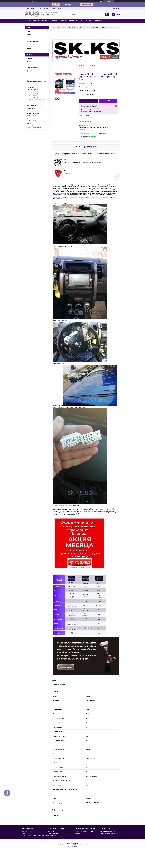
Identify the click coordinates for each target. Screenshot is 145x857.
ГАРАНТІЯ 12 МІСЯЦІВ (70, 173)
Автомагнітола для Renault (65, 27)
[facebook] (53, 681)
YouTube (29, 38)
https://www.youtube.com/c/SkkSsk (35, 125)
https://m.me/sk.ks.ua (33, 113)
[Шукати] (107, 14)
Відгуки (29, 48)
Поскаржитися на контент (68, 844)
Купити (88, 101)
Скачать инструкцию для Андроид (109, 833)
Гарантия (24, 833)
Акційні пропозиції (33, 20)
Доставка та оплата (75, 20)
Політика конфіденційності (81, 844)
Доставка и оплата (27, 831)
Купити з (105, 101)
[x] (55, 681)
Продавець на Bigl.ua (72, 843)
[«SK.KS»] (32, 16)
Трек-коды (51, 831)
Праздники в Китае (53, 833)
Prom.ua (80, 841)
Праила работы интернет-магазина (83, 831)
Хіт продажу (98, 20)
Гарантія (88, 20)
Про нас (54, 20)
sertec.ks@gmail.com (33, 111)
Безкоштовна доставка (85, 120)
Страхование (77, 833)
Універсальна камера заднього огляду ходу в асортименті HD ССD (82, 162)
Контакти (63, 20)
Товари (44, 20)
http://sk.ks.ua (31, 108)
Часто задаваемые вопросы (107, 831)
